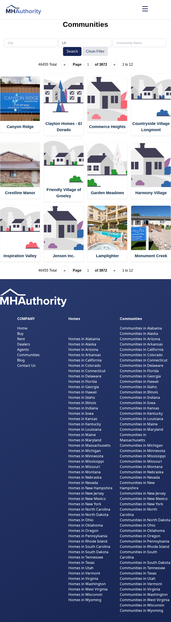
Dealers (23, 344)
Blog (21, 360)
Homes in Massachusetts (89, 445)
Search (72, 51)
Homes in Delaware (84, 376)
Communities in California (141, 349)
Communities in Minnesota (142, 450)
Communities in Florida (139, 370)
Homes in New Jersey (86, 493)
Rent (21, 338)
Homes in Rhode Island (87, 541)
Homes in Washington (87, 583)
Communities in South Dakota (145, 562)
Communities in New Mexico (144, 498)
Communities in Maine (139, 424)
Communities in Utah (137, 578)
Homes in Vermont (84, 573)
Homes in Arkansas (84, 354)
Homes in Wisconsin (85, 594)
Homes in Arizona (83, 349)
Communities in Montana (141, 466)
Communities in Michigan (141, 445)
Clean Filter (95, 51)
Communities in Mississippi (143, 456)
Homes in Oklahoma (85, 525)
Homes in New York (84, 504)
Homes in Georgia (83, 386)
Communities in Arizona (140, 338)
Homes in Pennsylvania (87, 535)
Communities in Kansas (139, 408)
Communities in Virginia (140, 589)
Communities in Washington (144, 594)
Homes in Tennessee (85, 557)
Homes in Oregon (83, 530)
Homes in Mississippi (86, 461)
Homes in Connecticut (87, 370)
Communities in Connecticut (143, 360)
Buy (20, 333)
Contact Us (26, 365)
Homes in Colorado (84, 365)
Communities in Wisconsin (142, 605)
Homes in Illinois (82, 402)
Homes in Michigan (84, 450)
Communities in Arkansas (141, 344)
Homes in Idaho (81, 397)
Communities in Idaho (138, 386)
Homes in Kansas (82, 418)
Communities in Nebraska (141, 472)
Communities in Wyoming (141, 610)
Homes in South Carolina (89, 546)
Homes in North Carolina (89, 509)
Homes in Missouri (84, 466)
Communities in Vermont (141, 583)
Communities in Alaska (139, 333)
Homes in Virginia (83, 578)
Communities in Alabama (141, 328)
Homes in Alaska (82, 344)
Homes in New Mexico (87, 498)
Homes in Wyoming (84, 599)
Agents (23, 349)
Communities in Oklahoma (142, 530)
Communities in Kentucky (141, 413)
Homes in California (85, 360)
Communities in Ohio (137, 525)
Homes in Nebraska (85, 477)
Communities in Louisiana (141, 418)
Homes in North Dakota (88, 514)
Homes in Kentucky (84, 424)
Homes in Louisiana (84, 429)
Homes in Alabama (84, 338)
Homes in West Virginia (88, 589)
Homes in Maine (82, 434)
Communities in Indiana (140, 397)
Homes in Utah (81, 567)
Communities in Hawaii (139, 381)
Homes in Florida (82, 381)
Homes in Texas (81, 562)
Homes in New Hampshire (90, 488)
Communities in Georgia (140, 376)
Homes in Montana (84, 472)
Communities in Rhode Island (144, 546)
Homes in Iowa (81, 413)
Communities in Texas (138, 573)
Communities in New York (141, 504)
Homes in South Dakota (88, 551)
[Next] (114, 64)
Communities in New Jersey (143, 493)
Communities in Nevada (140, 477)
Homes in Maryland (84, 440)
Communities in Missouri (141, 461)
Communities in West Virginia (144, 599)
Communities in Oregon (140, 535)
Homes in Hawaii (82, 392)
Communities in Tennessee (142, 567)
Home (22, 328)
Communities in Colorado (141, 354)
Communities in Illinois (139, 392)
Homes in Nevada (83, 482)
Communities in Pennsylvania (144, 541)
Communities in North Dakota (145, 519)
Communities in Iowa (137, 402)
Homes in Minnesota (85, 456)
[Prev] (64, 64)
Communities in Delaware (141, 365)
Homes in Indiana (83, 408)
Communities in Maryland (141, 429)
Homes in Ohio (81, 519)
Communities (28, 354)
